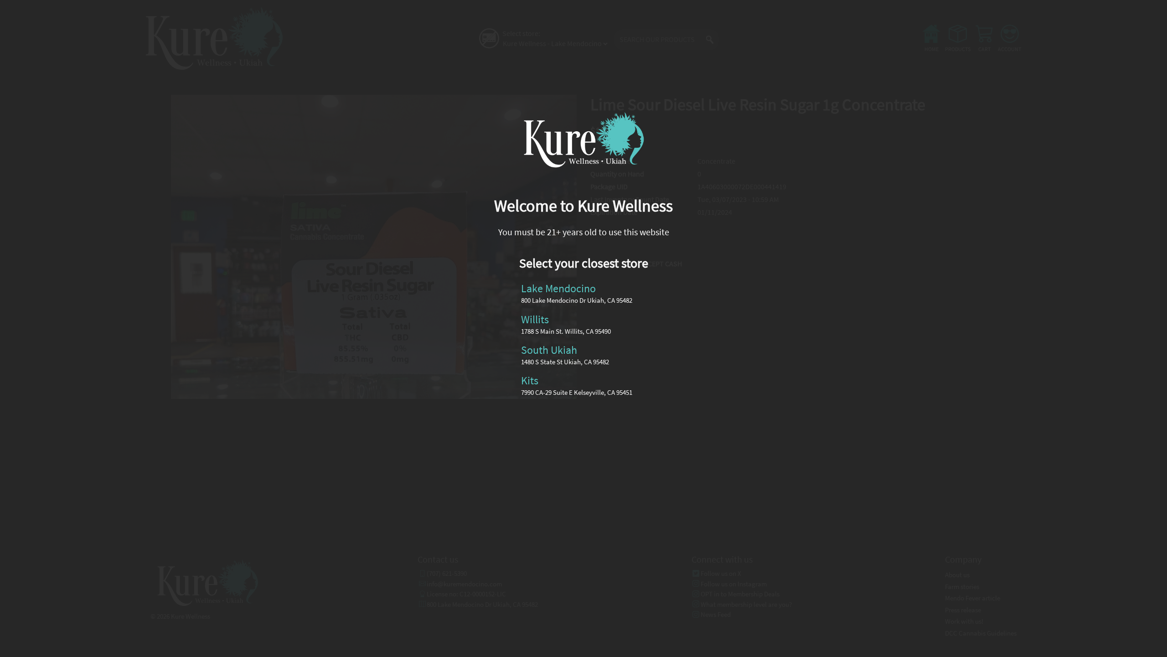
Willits (535, 319)
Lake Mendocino (558, 289)
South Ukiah (549, 350)
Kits (529, 380)
